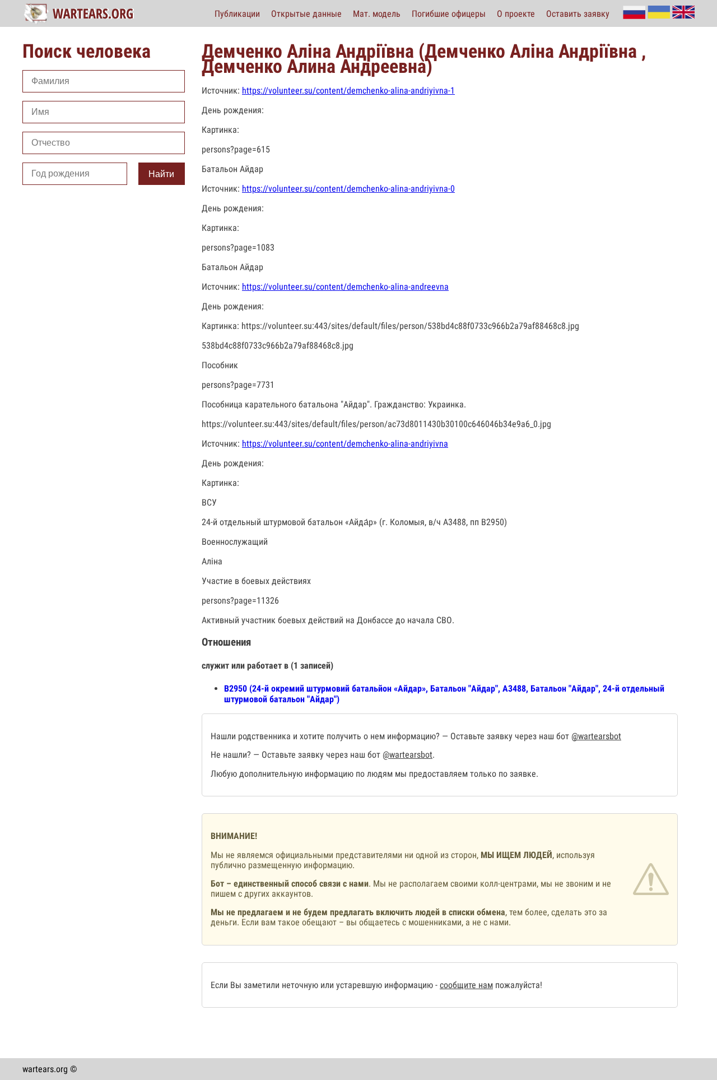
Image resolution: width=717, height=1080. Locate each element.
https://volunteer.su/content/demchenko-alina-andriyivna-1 (348, 90)
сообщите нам (466, 985)
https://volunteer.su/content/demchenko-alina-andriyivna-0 (348, 188)
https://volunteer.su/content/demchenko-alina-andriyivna (345, 443)
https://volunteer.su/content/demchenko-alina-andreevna (345, 286)
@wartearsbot (596, 736)
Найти (161, 174)
